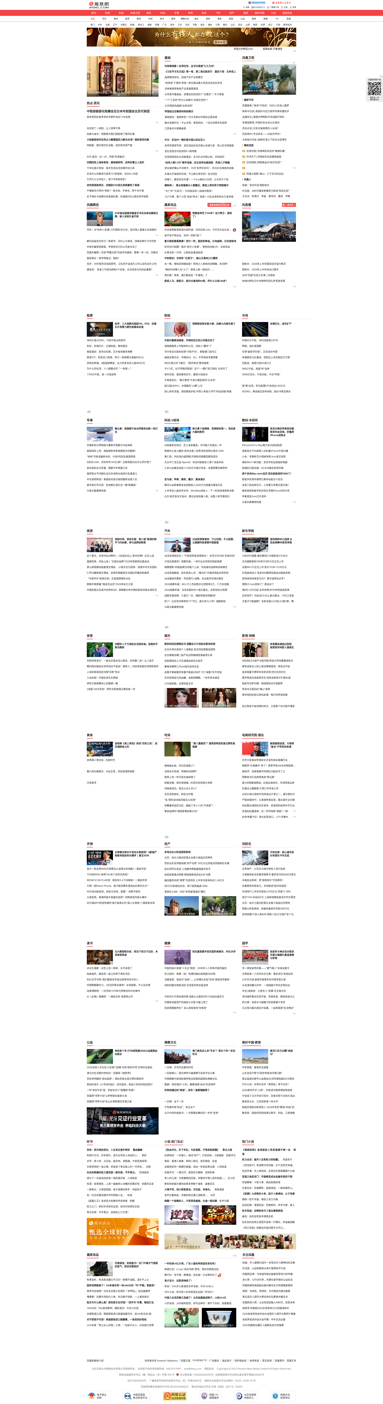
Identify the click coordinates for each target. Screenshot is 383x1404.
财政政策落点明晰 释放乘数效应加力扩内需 (187, 874)
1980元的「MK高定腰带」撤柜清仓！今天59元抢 (113, 1308)
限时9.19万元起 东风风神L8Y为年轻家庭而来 (265, 589)
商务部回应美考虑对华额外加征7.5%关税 (108, 117)
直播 (93, 18)
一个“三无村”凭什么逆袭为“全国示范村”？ (187, 100)
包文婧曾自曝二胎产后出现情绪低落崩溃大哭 (188, 655)
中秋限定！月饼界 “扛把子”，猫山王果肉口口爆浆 (191, 258)
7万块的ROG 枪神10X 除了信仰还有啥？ (108, 874)
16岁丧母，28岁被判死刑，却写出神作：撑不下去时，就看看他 (197, 1303)
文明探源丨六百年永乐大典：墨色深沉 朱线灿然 (267, 973)
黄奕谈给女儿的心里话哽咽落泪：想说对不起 (266, 666)
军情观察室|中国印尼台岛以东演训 (260, 122)
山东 (233, 24)
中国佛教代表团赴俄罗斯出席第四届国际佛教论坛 (190, 1078)
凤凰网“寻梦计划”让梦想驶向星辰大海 (107, 1095)
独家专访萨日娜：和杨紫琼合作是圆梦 (262, 683)
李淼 (263, 196)
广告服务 (214, 1360)
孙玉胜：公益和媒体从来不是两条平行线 (263, 1268)
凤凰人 (247, 179)
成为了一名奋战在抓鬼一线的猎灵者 (106, 1178)
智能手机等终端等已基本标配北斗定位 (262, 479)
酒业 (196, 18)
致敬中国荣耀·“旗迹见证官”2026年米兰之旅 (110, 584)
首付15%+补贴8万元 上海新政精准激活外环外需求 (268, 897)
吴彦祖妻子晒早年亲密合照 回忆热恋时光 (264, 672)
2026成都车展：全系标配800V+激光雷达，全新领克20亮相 (195, 589)
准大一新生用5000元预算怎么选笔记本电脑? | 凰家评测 (116, 868)
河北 (187, 24)
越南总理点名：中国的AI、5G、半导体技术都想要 (191, 357)
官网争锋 (210, 1172)
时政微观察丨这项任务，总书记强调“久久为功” (190, 66)
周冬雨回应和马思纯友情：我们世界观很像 (265, 694)
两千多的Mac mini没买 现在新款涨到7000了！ (267, 473)
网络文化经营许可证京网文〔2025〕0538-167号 (230, 1380)
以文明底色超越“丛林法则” (179, 105)
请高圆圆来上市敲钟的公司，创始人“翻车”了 (188, 346)
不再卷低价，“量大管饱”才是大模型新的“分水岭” (190, 380)
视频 (245, 13)
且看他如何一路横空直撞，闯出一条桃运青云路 (189, 1166)
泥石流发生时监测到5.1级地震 (181, 151)
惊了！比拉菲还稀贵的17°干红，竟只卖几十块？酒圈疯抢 (195, 601)
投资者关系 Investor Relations (161, 1360)
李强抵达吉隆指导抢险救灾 (179, 111)
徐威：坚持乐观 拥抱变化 (255, 185)
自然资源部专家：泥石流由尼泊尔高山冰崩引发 (190, 145)
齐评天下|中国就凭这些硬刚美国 (263, 156)
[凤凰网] (98, 8)
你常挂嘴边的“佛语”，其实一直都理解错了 (187, 1090)
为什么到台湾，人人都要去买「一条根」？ (109, 368)
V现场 (175, 420)
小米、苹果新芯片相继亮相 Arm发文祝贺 (264, 456)
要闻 (168, 58)
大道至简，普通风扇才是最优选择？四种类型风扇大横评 (117, 897)
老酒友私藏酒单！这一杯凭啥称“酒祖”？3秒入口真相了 (271, 811)
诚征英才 (227, 1360)
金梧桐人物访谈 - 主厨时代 (101, 760)
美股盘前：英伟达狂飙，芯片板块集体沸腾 (109, 351)
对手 (212, 1195)
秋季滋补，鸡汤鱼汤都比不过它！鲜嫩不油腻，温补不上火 (118, 1279)
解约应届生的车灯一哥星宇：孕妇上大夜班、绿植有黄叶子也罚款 (121, 241)
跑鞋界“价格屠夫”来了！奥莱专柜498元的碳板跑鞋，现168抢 (269, 765)
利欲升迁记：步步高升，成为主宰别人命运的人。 (113, 1155)
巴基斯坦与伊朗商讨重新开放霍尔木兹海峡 (109, 445)
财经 (107, 13)
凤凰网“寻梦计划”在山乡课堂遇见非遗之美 (109, 1101)
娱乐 (149, 13)
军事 (176, 13)
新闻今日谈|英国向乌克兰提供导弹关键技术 (265, 111)
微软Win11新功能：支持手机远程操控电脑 (264, 462)
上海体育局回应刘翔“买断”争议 (103, 672)
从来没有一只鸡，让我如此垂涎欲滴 (183, 252)
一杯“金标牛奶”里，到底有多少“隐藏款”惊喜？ (111, 1090)
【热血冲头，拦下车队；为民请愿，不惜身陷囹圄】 (191, 1149)
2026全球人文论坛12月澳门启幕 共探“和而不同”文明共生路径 (119, 1067)
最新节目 (249, 99)
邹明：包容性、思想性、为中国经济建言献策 (266, 1291)
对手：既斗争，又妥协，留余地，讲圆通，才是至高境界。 (118, 1161)
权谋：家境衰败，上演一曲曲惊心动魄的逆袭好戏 (113, 1183)
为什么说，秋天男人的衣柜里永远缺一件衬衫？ (189, 1292)
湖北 (202, 24)
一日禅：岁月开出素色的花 (178, 1067)
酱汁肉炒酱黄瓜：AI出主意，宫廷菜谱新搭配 (110, 771)
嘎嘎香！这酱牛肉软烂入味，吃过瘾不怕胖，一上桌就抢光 (118, 1297)
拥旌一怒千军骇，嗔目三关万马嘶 (260, 1199)
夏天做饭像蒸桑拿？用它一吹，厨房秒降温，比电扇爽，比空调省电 (200, 241)
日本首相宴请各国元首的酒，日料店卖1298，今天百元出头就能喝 (198, 229)
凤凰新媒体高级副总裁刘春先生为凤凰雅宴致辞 (267, 1285)
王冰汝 (245, 196)
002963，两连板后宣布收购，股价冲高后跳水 (266, 391)
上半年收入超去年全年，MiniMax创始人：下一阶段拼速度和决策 (199, 490)
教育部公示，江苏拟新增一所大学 (260, 1101)
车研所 (253, 420)
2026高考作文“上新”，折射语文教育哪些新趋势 (267, 1090)
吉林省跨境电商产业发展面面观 (181, 88)
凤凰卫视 (135, 13)
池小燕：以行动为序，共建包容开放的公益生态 (267, 1279)
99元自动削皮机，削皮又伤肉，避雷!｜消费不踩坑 (113, 891)
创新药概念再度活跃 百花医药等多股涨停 (186, 985)
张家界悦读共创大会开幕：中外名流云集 (263, 1319)
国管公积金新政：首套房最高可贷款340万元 (265, 908)
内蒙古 (124, 24)
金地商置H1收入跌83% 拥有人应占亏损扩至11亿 (268, 914)
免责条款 (254, 1360)
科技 (121, 13)
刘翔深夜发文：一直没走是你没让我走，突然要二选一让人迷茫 (120, 660)
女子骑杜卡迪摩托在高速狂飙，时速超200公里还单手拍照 (117, 196)
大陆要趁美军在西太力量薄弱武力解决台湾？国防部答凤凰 (118, 139)
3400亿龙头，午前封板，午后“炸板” (261, 374)
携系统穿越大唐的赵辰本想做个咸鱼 (183, 1183)
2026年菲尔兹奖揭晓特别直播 (259, 239)
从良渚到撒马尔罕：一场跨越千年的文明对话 (266, 985)
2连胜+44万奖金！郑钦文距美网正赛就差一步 (111, 689)
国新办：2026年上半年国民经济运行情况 (264, 263)
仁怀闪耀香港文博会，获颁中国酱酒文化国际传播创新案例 (118, 572)
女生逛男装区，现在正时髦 (178, 794)
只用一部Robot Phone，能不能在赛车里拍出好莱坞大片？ (118, 885)
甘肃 (263, 24)
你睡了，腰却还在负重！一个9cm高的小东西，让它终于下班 (196, 179)
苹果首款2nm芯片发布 (254, 496)
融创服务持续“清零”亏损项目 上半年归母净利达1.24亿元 (194, 880)
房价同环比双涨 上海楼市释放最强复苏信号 (187, 869)
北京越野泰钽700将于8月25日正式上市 (263, 561)
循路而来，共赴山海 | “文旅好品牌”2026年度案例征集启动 (118, 561)
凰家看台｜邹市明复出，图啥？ (105, 92)
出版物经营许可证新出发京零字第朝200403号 (239, 1374)
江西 (217, 24)
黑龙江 (141, 24)
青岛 (240, 24)
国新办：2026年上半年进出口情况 (260, 269)
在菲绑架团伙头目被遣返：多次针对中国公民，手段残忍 (194, 156)
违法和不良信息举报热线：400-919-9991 (159, 1368)
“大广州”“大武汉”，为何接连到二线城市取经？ (189, 191)
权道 (129, 1195)
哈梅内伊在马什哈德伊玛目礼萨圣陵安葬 (263, 281)
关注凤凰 (248, 1255)
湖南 (210, 24)
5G (277, 18)
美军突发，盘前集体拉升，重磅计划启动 (186, 374)
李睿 (287, 196)
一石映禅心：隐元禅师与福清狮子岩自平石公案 (189, 1073)
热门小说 (248, 1142)
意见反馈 (267, 1360)
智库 (116, 18)
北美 (107, 24)
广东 (164, 24)
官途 (214, 1161)
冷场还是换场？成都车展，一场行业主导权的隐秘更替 (193, 561)
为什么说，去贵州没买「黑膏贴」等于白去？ (266, 1084)
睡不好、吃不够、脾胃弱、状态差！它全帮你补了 (190, 1275)
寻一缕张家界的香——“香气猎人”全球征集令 (265, 968)
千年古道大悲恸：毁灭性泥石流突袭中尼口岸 (111, 168)
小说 (273, 13)
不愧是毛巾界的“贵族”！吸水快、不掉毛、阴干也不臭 (115, 190)
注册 (286, 7)
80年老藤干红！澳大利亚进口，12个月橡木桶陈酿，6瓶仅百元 (275, 816)
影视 (245, 636)
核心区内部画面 (225, 145)
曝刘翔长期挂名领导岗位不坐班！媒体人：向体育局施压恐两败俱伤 (123, 666)
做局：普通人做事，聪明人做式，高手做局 (187, 1161)
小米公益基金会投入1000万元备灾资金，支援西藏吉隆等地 (195, 468)
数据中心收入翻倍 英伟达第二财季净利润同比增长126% (194, 450)
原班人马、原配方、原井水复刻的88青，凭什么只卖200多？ (196, 281)
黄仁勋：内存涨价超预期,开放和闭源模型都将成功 (191, 456)
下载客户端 (274, 7)
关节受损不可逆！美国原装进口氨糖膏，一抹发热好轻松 (117, 1319)
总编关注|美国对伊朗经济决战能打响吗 (263, 117)
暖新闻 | (169, 185)
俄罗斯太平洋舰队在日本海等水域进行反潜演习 (112, 473)
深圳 (172, 24)
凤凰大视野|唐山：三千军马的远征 (265, 173)
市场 (245, 315)
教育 (254, 18)
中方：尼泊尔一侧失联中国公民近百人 (185, 139)
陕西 (255, 24)
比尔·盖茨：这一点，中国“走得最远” (106, 156)
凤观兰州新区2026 (243, 49)
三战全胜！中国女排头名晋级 (102, 677)
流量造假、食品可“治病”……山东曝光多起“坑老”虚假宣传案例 (196, 979)
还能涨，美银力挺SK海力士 (256, 363)
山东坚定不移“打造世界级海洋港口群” (262, 1073)
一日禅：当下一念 (174, 1101)
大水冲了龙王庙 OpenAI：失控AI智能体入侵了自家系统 (194, 462)
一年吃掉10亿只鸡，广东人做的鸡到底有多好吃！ (190, 1263)
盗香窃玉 (210, 1183)
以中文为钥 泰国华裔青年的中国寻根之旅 (264, 979)
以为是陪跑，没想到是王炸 (178, 683)
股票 (127, 18)
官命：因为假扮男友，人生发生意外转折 (108, 1149)
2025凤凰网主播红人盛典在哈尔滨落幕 (263, 1325)
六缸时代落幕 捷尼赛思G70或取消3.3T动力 (265, 555)
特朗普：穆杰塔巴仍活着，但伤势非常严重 (109, 145)
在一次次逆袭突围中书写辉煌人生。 (106, 1195)
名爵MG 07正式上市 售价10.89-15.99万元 (264, 567)
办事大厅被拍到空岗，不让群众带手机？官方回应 (191, 174)
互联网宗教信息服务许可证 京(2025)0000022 (165, 1386)
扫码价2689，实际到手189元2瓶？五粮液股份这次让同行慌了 (119, 462)
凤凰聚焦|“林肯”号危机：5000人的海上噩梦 (265, 105)
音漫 (289, 18)
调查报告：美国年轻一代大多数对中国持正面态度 (191, 117)
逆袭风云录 (148, 1183)
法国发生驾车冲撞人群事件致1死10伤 (264, 90)
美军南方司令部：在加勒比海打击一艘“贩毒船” (111, 485)
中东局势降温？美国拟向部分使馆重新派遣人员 (112, 479)
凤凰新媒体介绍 (95, 1360)
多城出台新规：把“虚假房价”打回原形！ (263, 880)
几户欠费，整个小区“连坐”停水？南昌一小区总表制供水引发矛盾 (199, 196)
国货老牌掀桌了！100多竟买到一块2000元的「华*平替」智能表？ (121, 1285)
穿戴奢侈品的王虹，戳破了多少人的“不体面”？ (189, 805)
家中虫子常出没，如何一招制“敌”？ (183, 235)
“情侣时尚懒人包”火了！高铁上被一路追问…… (189, 269)
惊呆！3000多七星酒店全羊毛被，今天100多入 (188, 1286)
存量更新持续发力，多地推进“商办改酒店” (264, 885)
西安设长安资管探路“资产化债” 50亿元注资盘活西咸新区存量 (196, 863)
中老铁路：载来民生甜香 (255, 1067)
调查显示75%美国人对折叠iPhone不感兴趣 (265, 450)
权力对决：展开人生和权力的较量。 (261, 1159)
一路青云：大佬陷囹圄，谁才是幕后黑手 (108, 1189)
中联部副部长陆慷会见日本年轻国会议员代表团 (118, 111)
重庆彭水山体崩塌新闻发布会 (282, 256)
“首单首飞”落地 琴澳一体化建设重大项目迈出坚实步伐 (193, 83)
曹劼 (280, 196)
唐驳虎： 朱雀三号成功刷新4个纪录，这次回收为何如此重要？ (120, 269)
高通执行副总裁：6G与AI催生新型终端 (262, 468)
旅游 (208, 18)
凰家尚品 (287, 13)
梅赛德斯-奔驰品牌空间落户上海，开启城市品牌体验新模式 (195, 567)
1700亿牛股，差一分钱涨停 (101, 374)
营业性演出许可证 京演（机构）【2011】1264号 (217, 1386)
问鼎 (148, 1166)
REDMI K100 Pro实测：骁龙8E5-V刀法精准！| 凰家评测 (117, 880)
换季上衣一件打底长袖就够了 (180, 777)
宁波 (278, 24)
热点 (90, 103)
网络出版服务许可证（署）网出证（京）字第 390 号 (146, 1374)
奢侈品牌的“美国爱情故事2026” (181, 811)
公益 (242, 18)
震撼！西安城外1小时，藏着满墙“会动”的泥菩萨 (189, 1084)
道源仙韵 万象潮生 (272, 49)
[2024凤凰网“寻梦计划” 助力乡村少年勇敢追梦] (281, 2)
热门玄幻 (177, 1142)
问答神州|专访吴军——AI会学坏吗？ (262, 134)
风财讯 (246, 844)
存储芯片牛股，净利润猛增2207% (260, 340)
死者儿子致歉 (222, 162)
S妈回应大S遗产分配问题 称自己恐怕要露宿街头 (267, 660)
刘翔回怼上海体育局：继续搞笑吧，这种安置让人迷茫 (115, 162)
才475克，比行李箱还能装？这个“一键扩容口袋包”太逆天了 (196, 368)
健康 (265, 18)
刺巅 (132, 1200)
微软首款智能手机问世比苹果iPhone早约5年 (266, 490)
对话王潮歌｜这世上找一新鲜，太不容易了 (109, 968)
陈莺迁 (255, 196)
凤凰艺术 (291, 1360)
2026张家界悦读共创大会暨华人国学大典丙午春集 (269, 1313)
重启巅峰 (137, 1149)
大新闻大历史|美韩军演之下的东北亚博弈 (264, 139)
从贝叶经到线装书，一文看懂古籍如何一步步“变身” (191, 1112)
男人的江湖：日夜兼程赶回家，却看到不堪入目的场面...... (194, 1178)
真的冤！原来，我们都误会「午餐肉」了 (186, 275)
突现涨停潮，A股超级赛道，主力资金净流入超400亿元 (116, 363)
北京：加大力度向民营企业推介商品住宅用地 (188, 857)
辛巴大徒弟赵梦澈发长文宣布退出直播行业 (265, 760)
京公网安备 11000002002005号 (197, 1374)
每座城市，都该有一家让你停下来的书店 (108, 973)
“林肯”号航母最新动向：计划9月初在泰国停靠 (111, 456)
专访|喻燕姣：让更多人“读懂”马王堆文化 (264, 991)
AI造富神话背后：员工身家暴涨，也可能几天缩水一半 (193, 445)
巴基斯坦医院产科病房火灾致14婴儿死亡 (186, 1002)
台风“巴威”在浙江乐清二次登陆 (258, 275)
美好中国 (259, 13)
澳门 (92, 24)
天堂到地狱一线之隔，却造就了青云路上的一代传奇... (115, 1166)
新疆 (132, 24)
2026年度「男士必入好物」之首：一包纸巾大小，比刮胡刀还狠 (120, 1325)
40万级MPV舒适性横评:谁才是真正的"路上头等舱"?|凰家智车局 (121, 903)
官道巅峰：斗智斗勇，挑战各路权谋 (261, 1182)
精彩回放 (249, 145)
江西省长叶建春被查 (175, 128)
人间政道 (132, 1178)
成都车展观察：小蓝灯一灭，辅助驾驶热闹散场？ (190, 595)
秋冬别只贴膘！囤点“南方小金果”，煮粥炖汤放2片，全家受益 (197, 247)
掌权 (144, 1155)
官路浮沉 (230, 1155)
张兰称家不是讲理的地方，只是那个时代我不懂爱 (268, 706)
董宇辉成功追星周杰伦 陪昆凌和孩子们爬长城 (266, 677)
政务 (204, 13)
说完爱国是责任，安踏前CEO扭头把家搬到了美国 (113, 185)
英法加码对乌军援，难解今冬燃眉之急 (107, 468)
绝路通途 (219, 1189)
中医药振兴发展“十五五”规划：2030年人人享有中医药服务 (195, 968)
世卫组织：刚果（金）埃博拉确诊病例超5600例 (189, 973)
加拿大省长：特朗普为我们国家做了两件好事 (111, 134)
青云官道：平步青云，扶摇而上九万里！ (108, 1212)
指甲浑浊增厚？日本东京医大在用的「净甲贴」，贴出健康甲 (118, 1291)
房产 (232, 13)
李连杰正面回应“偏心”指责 (256, 689)
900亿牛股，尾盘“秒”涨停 (255, 368)
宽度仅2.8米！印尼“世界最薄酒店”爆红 (184, 891)
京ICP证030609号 (136, 1380)
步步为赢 (224, 1200)
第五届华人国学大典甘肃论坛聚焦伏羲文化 (265, 1296)
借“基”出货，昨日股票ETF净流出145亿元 (263, 385)
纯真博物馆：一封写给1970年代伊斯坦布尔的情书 (113, 991)
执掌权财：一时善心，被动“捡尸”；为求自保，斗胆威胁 (194, 1155)
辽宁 (115, 24)
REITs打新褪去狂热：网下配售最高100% (186, 886)
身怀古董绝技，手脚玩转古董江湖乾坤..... (186, 1195)
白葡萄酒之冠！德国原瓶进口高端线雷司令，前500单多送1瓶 (119, 1314)
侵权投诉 (209, 1368)
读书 (162, 18)
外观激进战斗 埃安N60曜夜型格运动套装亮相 (266, 572)
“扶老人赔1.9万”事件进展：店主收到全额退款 (189, 162)
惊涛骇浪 (144, 1172)
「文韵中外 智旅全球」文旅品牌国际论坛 (108, 578)
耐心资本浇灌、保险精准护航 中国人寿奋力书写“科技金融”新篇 (197, 391)
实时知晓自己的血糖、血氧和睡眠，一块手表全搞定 (191, 677)
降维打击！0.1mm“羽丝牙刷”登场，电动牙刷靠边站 (191, 1269)
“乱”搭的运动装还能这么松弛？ (180, 799)
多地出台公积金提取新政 (177, 852)
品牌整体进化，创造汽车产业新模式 (184, 77)
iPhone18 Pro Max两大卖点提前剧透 (262, 445)
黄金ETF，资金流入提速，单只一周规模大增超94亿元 (115, 357)
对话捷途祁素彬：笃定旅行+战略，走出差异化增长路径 (193, 578)
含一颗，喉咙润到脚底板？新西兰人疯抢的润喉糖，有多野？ (196, 264)
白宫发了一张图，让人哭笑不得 (103, 128)
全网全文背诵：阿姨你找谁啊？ (181, 771)
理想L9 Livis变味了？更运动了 (258, 584)
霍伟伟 (272, 196)
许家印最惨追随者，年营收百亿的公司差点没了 (112, 246)
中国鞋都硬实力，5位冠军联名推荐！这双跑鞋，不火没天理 (118, 985)
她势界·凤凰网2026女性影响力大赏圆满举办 (265, 1308)
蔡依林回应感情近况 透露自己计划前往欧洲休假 (189, 644)
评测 (150, 18)
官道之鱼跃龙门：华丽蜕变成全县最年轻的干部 (267, 1176)
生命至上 (231, 71)
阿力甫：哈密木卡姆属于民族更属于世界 (263, 1002)
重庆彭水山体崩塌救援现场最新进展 (255, 256)
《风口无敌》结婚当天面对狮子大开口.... (263, 1227)
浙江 (270, 24)
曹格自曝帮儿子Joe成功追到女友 (181, 666)
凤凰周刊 (279, 1360)
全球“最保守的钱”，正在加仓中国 (259, 351)
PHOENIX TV (259, 7)
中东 (100, 24)
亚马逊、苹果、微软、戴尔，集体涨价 (184, 479)
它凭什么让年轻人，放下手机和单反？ (107, 179)
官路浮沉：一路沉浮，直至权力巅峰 (183, 1172)
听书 (90, 1142)
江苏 (180, 24)
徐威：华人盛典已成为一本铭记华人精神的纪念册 (268, 1262)
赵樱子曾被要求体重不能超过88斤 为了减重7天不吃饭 (193, 672)
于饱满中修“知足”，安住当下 (179, 1107)
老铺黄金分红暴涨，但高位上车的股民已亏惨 (266, 357)
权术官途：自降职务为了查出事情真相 (262, 1210)
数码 (139, 18)
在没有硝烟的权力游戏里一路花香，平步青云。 (112, 1172)
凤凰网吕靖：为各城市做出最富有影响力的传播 (267, 1274)
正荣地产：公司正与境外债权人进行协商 (263, 868)
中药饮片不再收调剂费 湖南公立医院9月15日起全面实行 (194, 996)
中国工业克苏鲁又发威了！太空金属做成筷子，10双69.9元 (195, 1297)
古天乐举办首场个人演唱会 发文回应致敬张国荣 (189, 649)
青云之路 (227, 1149)
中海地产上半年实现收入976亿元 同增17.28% (266, 891)
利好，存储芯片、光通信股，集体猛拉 (107, 346)
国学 (173, 18)
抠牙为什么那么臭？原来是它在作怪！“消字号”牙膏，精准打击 (120, 1302)
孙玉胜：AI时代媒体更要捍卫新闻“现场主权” (265, 190)
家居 (231, 18)
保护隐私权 (241, 1360)
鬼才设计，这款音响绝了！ (178, 1280)
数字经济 (287, 24)
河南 (195, 24)
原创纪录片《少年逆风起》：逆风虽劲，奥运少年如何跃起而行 (120, 1084)
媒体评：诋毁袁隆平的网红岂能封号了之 (263, 771)
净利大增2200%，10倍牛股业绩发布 (106, 340)
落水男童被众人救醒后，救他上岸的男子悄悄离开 (202, 185)
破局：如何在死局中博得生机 (257, 1216)
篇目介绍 (219, 71)
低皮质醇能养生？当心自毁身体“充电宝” (185, 1008)
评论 (104, 18)
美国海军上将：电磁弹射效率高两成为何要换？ (112, 450)
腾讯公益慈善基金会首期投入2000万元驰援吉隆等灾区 (193, 485)
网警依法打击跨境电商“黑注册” (258, 777)
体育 (190, 13)
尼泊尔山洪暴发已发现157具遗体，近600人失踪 (112, 173)
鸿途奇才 (137, 1189)
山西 (248, 24)
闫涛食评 (91, 782)
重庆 (225, 24)
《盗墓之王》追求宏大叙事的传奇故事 (107, 1200)
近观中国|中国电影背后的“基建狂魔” (265, 151)
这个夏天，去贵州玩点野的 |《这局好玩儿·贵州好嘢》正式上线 (120, 555)
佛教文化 (185, 18)
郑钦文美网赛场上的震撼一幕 (102, 683)
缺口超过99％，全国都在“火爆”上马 (183, 385)
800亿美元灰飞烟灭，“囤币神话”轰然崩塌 (186, 363)
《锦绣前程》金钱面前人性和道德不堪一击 (266, 1149)
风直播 (246, 205)
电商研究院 (249, 735)
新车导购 (248, 531)
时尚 (162, 13)
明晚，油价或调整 (251, 346)
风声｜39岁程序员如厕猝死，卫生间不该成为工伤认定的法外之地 (121, 263)
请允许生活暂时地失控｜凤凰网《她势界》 (109, 1073)
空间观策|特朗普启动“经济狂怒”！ (264, 162)
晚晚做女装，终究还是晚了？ (180, 765)
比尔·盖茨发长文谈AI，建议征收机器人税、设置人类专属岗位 (197, 496)
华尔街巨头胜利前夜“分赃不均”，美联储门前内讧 (190, 351)
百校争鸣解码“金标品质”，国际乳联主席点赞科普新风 (115, 1078)
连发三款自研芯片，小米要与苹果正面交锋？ (266, 485)
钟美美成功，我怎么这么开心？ (181, 788)
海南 (149, 24)
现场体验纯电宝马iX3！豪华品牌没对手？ (264, 578)
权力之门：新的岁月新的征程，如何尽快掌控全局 (113, 1206)
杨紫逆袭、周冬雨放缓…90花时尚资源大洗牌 (188, 782)
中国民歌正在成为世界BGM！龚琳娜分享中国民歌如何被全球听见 (122, 589)
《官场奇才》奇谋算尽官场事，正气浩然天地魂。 (268, 1165)
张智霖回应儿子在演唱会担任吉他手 (183, 660)
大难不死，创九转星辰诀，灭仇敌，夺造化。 (188, 1189)
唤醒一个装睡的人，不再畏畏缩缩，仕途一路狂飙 (190, 1200)
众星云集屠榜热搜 (96, 490)
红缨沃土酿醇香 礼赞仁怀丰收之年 (260, 788)
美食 (219, 18)
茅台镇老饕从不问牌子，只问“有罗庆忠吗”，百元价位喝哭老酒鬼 (199, 168)
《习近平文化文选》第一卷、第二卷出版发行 (188, 71)
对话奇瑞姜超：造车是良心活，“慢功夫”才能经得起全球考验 (196, 572)
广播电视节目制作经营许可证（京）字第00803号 (175, 1380)
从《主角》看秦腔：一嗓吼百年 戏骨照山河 (110, 996)
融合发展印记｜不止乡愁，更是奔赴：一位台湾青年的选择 (196, 122)
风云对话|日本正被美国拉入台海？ (260, 128)
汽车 (218, 13)
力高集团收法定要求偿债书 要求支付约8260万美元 (269, 874)
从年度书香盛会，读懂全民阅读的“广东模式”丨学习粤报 (194, 94)
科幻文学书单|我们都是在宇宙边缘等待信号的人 (112, 979)
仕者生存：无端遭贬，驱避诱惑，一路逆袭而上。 (268, 1188)
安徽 (157, 24)
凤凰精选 (93, 205)
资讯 (93, 13)
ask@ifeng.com (193, 1368)
